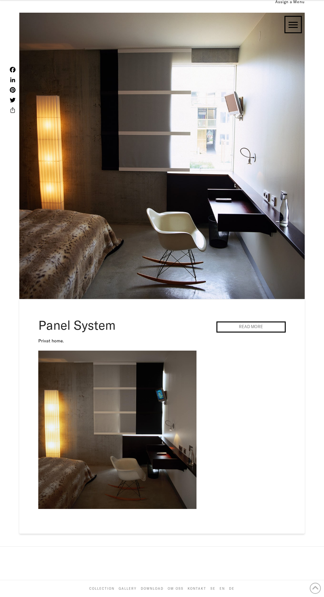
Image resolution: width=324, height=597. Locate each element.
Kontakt (197, 589)
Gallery (128, 589)
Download (152, 589)
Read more (251, 326)
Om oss (176, 589)
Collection (102, 589)
